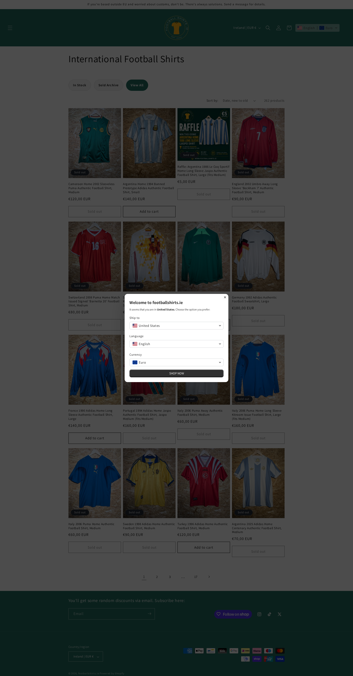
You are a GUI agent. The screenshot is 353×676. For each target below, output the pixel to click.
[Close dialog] (225, 297)
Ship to (134, 318)
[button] (176, 325)
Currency (135, 355)
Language (136, 336)
